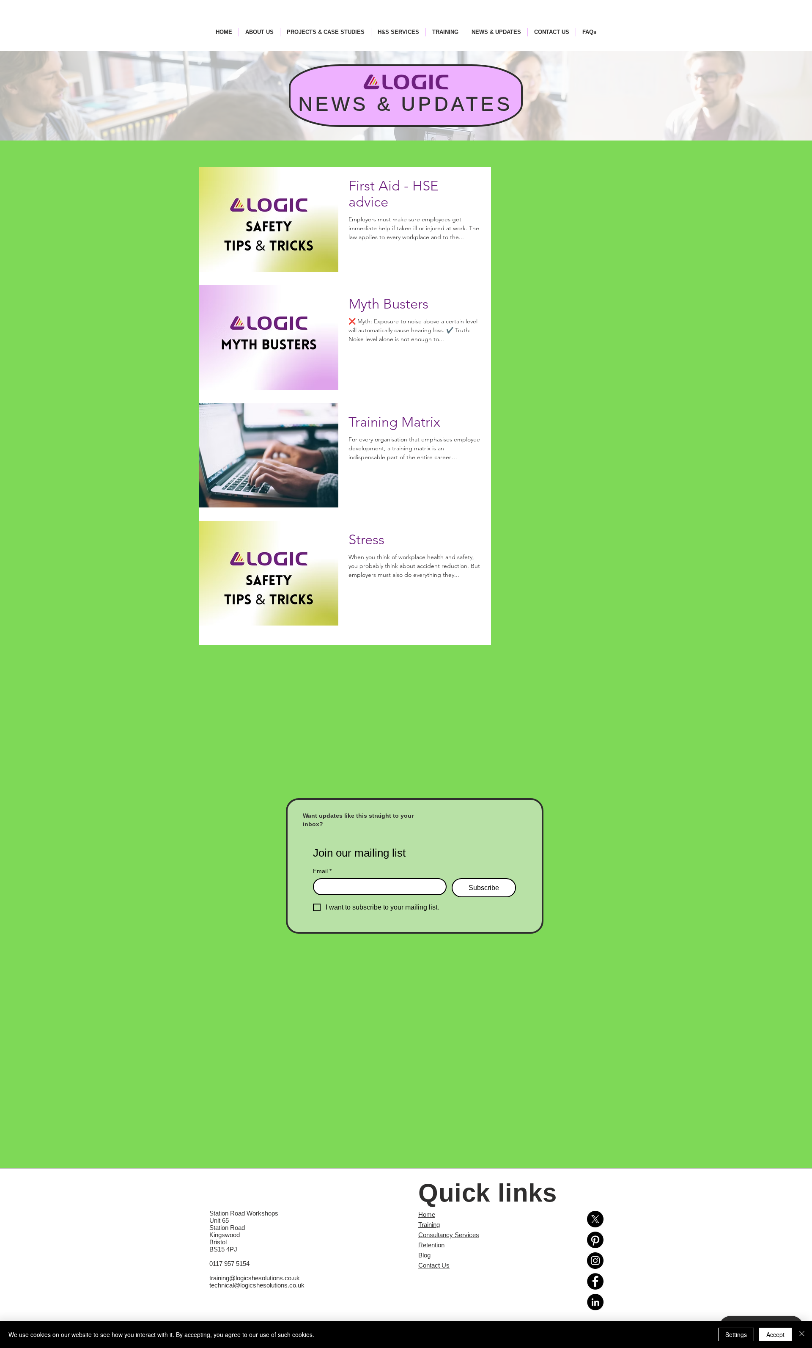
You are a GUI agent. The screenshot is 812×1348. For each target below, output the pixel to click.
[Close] (802, 1334)
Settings (736, 1334)
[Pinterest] (595, 1240)
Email (322, 871)
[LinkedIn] (595, 1302)
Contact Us (434, 1265)
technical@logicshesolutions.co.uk (256, 1285)
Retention (431, 1245)
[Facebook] (595, 1281)
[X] (595, 1219)
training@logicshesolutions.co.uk (254, 1278)
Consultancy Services (448, 1234)
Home (426, 1214)
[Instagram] (595, 1260)
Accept (775, 1334)
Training (429, 1224)
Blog (424, 1255)
